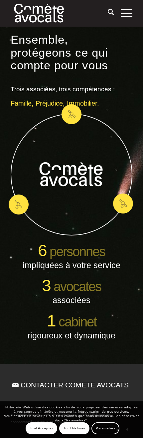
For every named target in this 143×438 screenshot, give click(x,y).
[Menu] (123, 13)
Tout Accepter (41, 428)
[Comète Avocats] (59, 13)
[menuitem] (107, 13)
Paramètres (105, 428)
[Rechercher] (107, 13)
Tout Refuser (74, 428)
